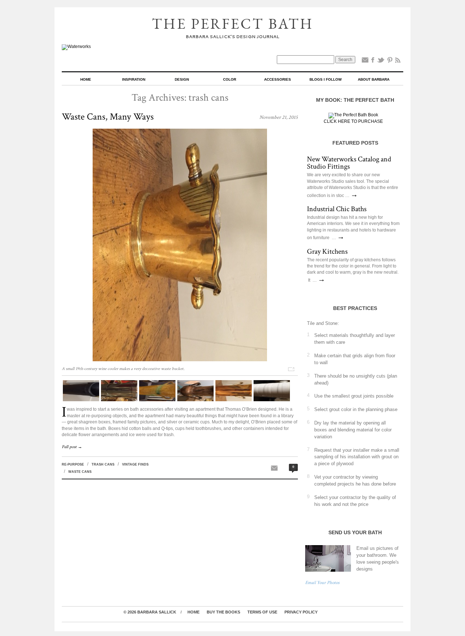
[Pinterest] (389, 61)
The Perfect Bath (233, 23)
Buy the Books (223, 612)
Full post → (72, 447)
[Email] (365, 61)
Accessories (277, 79)
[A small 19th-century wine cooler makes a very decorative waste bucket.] (180, 359)
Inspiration (133, 79)
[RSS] (398, 61)
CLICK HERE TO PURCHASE (353, 121)
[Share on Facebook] (372, 61)
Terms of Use (262, 612)
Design (182, 79)
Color (229, 79)
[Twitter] (381, 61)
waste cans (80, 472)
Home (85, 79)
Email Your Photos (322, 583)
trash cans (103, 464)
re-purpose (73, 464)
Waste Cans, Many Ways (108, 116)
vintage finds (135, 464)
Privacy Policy (301, 612)
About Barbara (373, 79)
